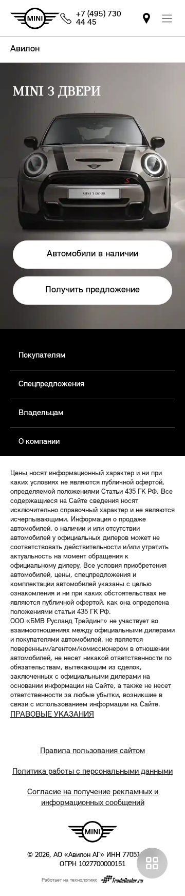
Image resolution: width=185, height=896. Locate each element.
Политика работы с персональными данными (92, 772)
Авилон (25, 49)
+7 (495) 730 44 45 (98, 18)
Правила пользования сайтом (92, 751)
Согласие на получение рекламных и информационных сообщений (92, 797)
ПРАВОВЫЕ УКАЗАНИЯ (52, 715)
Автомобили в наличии (92, 254)
